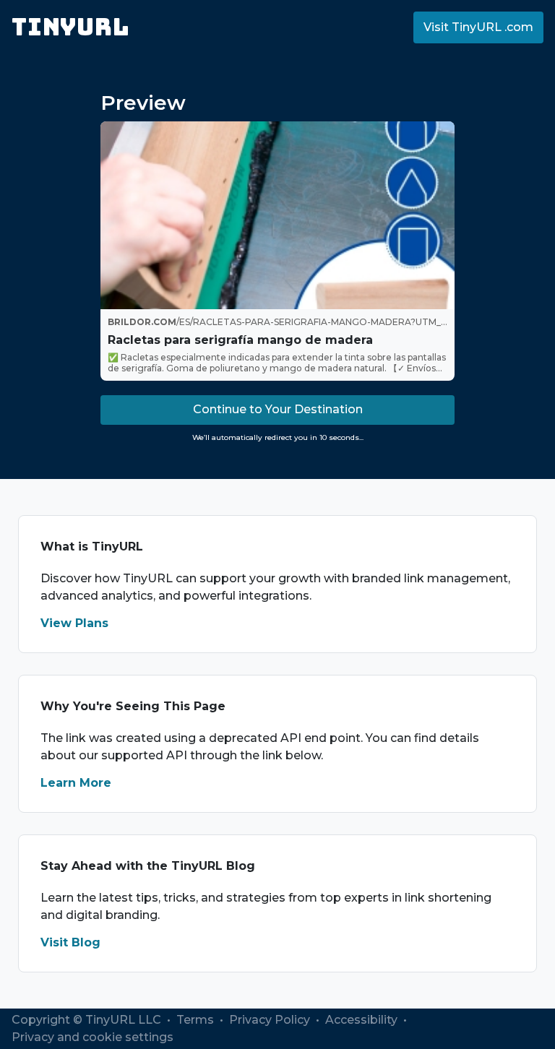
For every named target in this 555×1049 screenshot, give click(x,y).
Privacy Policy (271, 1020)
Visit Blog (70, 942)
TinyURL (70, 27)
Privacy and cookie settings (92, 1037)
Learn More (75, 783)
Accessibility (362, 1020)
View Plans (74, 623)
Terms (196, 1020)
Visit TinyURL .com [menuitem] (478, 27)
